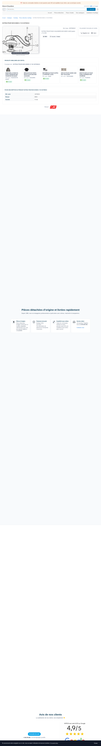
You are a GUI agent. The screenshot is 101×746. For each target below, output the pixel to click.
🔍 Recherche (91, 9)
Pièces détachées (59, 12)
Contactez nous (80, 327)
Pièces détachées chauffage (25, 17)
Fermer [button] (96, 743)
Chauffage (15, 17)
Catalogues (9, 17)
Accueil (50, 12)
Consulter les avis (34, 734)
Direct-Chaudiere (8, 6)
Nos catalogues (80, 12)
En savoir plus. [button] (54, 743)
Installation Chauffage (92, 12)
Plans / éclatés (70, 12)
